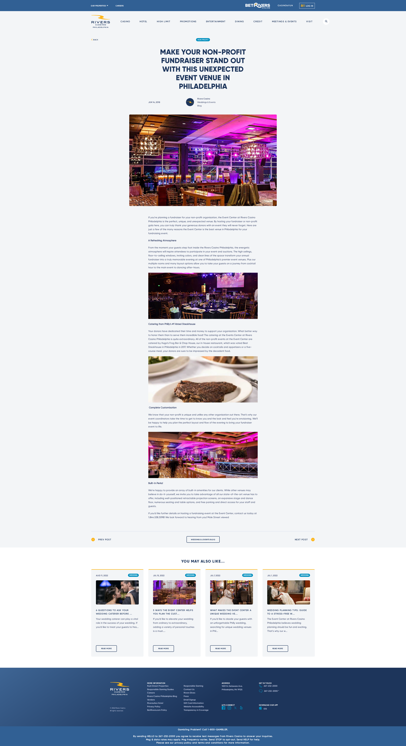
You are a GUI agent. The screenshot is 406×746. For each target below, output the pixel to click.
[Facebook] (225, 710)
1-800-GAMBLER (217, 729)
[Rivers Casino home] (100, 21)
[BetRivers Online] (257, 6)
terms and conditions (210, 742)
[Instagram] (231, 710)
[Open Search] (326, 21)
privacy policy (183, 742)
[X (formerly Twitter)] (236, 710)
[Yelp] (242, 710)
